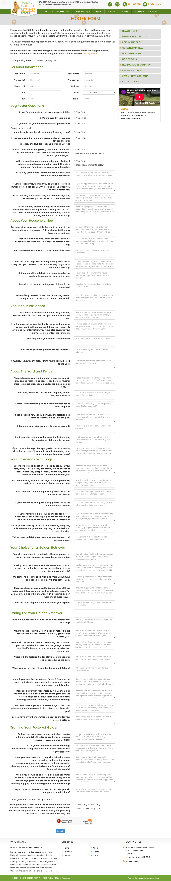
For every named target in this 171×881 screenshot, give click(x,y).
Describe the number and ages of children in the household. (44, 286)
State (76, 92)
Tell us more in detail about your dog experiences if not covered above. (41, 538)
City (23, 92)
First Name (19, 73)
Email (76, 98)
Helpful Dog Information (136, 65)
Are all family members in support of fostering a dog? (42, 132)
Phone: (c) (19, 86)
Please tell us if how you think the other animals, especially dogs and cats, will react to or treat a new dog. (42, 241)
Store (98, 12)
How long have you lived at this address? (48, 338)
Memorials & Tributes (134, 36)
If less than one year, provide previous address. (45, 349)
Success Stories (131, 82)
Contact (153, 12)
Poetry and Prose (132, 42)
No (84, 112)
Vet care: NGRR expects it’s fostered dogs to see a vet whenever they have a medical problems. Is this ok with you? (40, 708)
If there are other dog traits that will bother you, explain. (41, 602)
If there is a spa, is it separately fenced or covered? (43, 426)
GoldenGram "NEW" (133, 48)
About (47, 12)
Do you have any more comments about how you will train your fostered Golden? (42, 791)
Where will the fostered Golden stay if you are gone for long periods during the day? (42, 658)
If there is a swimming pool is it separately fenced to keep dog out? (42, 405)
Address (75, 86)
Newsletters (129, 31)
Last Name (73, 73)
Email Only (82, 804)
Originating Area (22, 60)
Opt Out (97, 808)
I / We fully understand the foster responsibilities (44, 112)
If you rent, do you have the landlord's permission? (43, 123)
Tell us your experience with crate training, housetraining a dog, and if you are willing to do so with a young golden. (41, 748)
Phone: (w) (73, 80)
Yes (78, 112)
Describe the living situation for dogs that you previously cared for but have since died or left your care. (40, 482)
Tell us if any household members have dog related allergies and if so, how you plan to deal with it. (43, 297)
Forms (138, 12)
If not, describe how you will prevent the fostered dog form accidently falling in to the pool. (42, 416)
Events (112, 12)
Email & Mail (83, 808)
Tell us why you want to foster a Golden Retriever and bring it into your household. (42, 174)
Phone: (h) (19, 80)
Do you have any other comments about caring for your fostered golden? (41, 718)
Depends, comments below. (90, 153)
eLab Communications (149, 878)
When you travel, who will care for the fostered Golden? (41, 668)
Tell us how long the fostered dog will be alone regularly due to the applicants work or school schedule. (40, 197)
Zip (23, 98)
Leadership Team (131, 53)
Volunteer (63, 12)
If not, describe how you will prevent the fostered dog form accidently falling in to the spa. (42, 439)
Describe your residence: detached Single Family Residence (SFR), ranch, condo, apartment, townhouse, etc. (41, 315)
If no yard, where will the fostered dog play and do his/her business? (44, 394)
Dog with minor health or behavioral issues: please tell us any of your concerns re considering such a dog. (41, 556)
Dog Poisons (129, 59)
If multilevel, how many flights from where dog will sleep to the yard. (40, 362)
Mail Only (95, 804)
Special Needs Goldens (135, 76)
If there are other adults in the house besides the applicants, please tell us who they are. (44, 274)
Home (66, 848)
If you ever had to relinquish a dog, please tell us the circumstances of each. (42, 504)
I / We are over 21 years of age (54, 118)
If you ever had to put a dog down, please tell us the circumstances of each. (43, 493)
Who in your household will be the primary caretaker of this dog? (41, 621)
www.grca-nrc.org (93, 53)
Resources (81, 12)
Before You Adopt (132, 70)
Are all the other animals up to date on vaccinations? (42, 250)
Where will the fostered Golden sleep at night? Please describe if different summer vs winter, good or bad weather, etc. (42, 633)
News (125, 12)
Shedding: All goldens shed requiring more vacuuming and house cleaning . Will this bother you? (41, 578)
